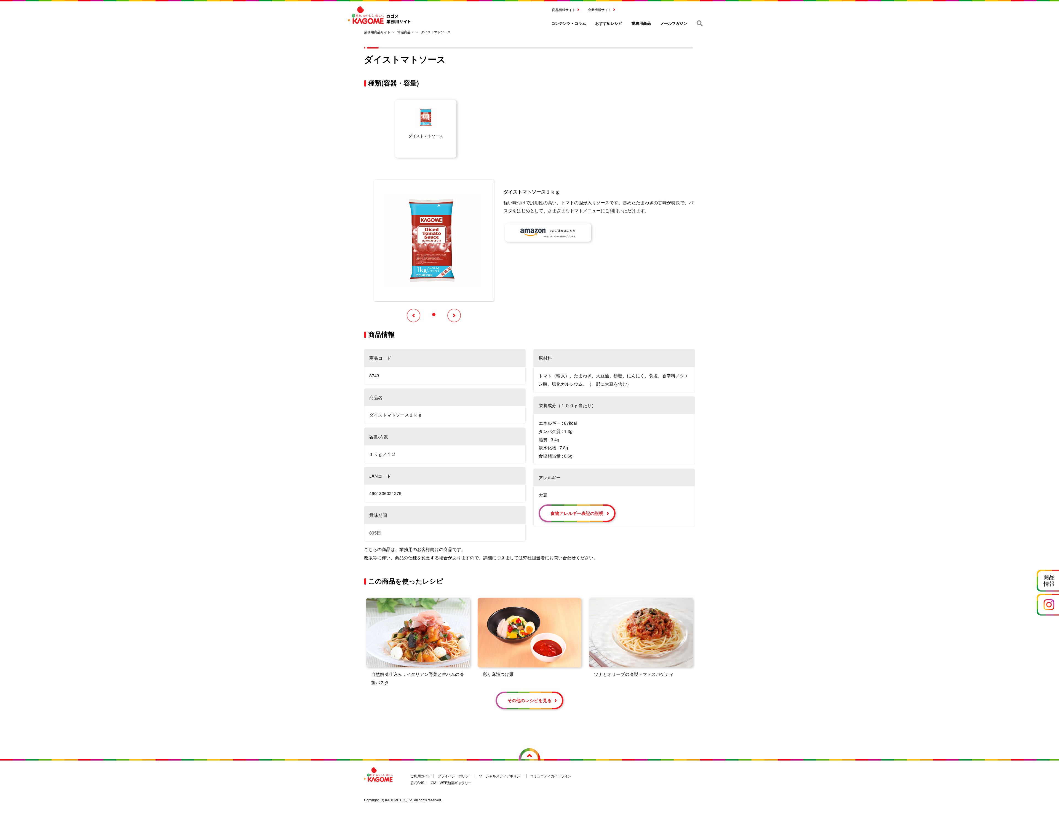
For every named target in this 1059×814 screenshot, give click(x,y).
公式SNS (417, 782)
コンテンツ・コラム (568, 23)
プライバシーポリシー (455, 775)
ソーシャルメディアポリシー (501, 775)
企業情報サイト (599, 9)
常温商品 (404, 31)
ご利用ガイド (420, 775)
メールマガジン (673, 23)
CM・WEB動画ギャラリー (451, 782)
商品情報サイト (563, 9)
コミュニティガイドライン (550, 775)
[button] (433, 314)
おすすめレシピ (608, 23)
